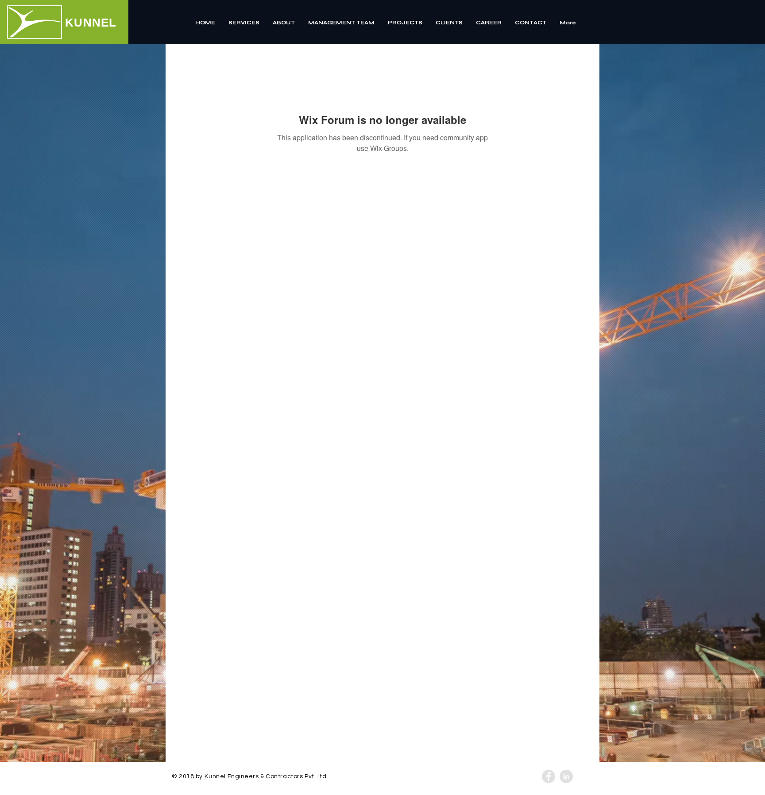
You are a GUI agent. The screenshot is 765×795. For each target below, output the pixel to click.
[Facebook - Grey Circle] (548, 776)
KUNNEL (91, 22)
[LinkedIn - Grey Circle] (566, 776)
